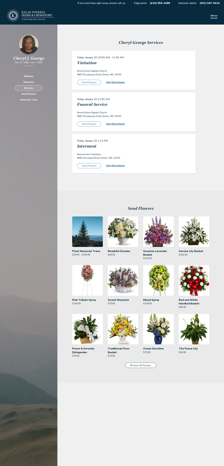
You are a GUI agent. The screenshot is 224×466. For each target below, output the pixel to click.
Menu (213, 15)
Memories (28, 82)
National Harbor (187, 3)
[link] (87, 238)
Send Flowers (28, 94)
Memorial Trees (28, 99)
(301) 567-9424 (210, 3)
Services (28, 88)
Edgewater (140, 3)
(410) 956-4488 (160, 3)
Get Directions (115, 82)
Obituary (28, 76)
